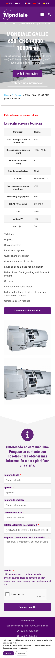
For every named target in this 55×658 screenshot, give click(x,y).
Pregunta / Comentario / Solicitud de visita (25, 537)
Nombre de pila (12, 475)
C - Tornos (12, 23)
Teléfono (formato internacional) (21, 525)
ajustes (24, 648)
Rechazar (21, 653)
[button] (42, 14)
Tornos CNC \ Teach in (35, 23)
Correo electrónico (13, 512)
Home (7, 95)
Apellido (8, 487)
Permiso (8, 571)
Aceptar (9, 653)
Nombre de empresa (14, 500)
